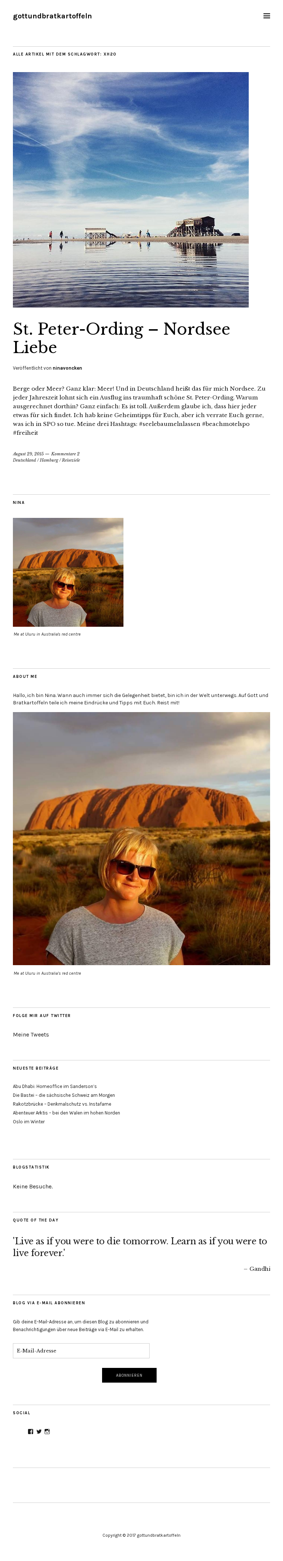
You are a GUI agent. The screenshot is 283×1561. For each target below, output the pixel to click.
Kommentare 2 (65, 453)
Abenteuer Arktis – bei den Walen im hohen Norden (66, 1113)
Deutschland (24, 460)
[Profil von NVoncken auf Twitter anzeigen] (39, 1431)
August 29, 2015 (28, 453)
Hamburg (49, 460)
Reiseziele (71, 460)
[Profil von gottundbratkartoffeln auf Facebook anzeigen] (31, 1431)
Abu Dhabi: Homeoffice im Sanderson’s (55, 1086)
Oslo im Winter (29, 1121)
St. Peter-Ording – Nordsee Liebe (121, 338)
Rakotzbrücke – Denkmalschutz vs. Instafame (62, 1104)
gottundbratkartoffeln (52, 16)
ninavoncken (67, 368)
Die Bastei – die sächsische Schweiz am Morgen (64, 1095)
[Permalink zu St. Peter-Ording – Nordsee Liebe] (131, 305)
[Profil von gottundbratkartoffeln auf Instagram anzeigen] (47, 1431)
